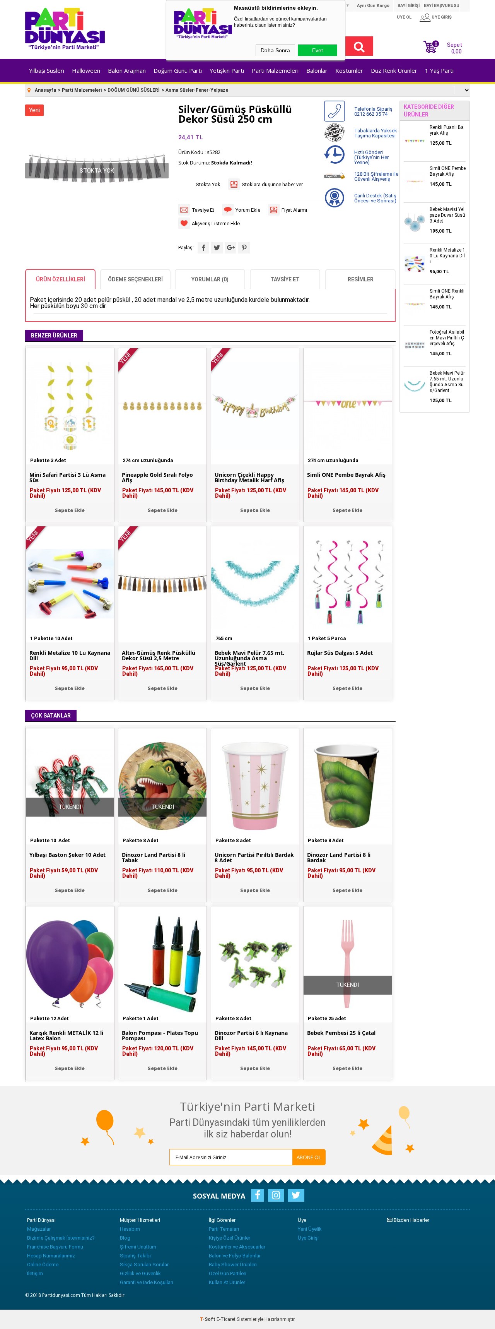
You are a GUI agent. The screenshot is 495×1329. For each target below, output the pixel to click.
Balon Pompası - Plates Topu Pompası (160, 1035)
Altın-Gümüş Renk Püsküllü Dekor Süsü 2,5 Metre (158, 655)
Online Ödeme (42, 1264)
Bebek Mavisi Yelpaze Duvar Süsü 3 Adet (447, 215)
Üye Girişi (308, 1238)
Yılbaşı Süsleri (46, 70)
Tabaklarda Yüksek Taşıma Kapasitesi (375, 133)
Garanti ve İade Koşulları (146, 1282)
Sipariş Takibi (135, 1256)
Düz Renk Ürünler (394, 70)
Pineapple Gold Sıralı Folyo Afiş (157, 477)
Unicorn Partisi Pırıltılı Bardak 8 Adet (254, 857)
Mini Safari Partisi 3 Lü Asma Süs (67, 477)
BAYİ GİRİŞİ (409, 5)
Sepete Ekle (70, 510)
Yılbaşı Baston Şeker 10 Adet (67, 855)
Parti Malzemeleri (275, 70)
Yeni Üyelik (310, 1229)
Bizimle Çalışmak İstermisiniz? (61, 1238)
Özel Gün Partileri (227, 1273)
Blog (125, 1238)
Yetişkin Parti (227, 70)
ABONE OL (309, 1157)
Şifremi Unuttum (138, 1247)
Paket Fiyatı (65, 493)
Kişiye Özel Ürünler (229, 1238)
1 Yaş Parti (439, 70)
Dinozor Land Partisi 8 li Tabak (153, 857)
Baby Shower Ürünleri (233, 1264)
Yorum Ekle (248, 210)
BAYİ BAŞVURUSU (441, 5)
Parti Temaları (224, 1229)
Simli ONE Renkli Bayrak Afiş (447, 294)
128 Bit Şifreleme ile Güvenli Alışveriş (376, 176)
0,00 (456, 51)
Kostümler (349, 70)
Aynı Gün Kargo (373, 5)
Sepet (448, 47)
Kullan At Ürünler (227, 1282)
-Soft (208, 1319)
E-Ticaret (226, 1319)
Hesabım (130, 1229)
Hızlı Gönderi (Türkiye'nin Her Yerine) (371, 157)
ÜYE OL (404, 17)
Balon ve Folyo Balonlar (235, 1256)
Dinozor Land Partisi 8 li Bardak (338, 857)
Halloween (86, 70)
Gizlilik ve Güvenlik (140, 1273)
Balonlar (317, 70)
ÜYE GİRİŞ (442, 17)
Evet (317, 50)
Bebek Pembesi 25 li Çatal (341, 1033)
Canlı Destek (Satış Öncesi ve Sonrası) (375, 198)
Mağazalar (39, 1229)
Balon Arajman (127, 70)
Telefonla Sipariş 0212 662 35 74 (373, 111)
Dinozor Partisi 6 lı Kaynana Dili (251, 1035)
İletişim (35, 1273)
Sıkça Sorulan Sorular (144, 1264)
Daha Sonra (275, 50)
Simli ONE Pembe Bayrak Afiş (346, 475)
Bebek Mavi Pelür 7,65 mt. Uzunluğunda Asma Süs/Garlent (249, 658)
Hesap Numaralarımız (51, 1256)
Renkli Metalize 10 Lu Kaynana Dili (69, 655)
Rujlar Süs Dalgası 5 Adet (340, 653)
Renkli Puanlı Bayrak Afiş (447, 130)
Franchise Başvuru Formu (55, 1247)
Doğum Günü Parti (178, 70)
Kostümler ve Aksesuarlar (237, 1247)
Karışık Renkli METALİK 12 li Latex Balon (66, 1035)
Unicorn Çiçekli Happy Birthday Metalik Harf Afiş (249, 477)
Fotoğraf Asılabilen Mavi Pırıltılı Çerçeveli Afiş (447, 337)
